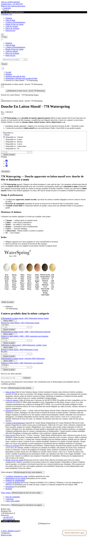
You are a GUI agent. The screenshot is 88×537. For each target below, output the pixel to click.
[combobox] (13, 59)
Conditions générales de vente (17, 476)
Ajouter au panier (8, 154)
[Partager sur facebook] (7, 161)
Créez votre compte (13, 501)
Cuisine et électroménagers (15, 423)
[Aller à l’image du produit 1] (25, 91)
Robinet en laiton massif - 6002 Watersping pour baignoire (22, 363)
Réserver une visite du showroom (13, 6)
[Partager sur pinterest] (7, 166)
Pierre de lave (10, 30)
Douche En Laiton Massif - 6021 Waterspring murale (20, 323)
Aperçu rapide (7, 320)
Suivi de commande (13, 497)
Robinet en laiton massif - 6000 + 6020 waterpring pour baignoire (24, 336)
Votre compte (6, 493)
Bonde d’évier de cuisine (14, 24)
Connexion (10, 499)
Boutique (9, 489)
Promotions (10, 487)
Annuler (4, 64)
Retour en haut (6, 535)
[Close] (2, 99)
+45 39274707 (8, 517)
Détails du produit (7, 302)
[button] (1, 62)
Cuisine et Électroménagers (15, 22)
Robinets (9, 18)
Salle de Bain (10, 20)
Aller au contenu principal (10, 2)
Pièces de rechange (12, 28)
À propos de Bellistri (13, 482)
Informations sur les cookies (16, 478)
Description (5, 171)
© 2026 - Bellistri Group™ (11, 531)
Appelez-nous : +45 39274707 (12, 4)
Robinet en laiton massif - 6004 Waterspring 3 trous (19, 350)
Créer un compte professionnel (12, 12)
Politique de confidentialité (15, 480)
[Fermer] (2, 39)
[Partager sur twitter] (7, 164)
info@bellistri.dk (9, 519)
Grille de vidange (12, 26)
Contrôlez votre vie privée (10, 521)
